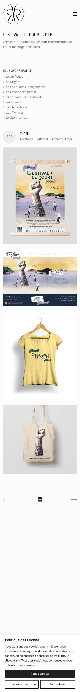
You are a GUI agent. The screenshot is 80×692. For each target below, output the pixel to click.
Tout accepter (40, 673)
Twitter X (41, 139)
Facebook (26, 139)
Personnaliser (20, 684)
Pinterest (56, 139)
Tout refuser (58, 684)
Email (69, 139)
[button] (75, 14)
